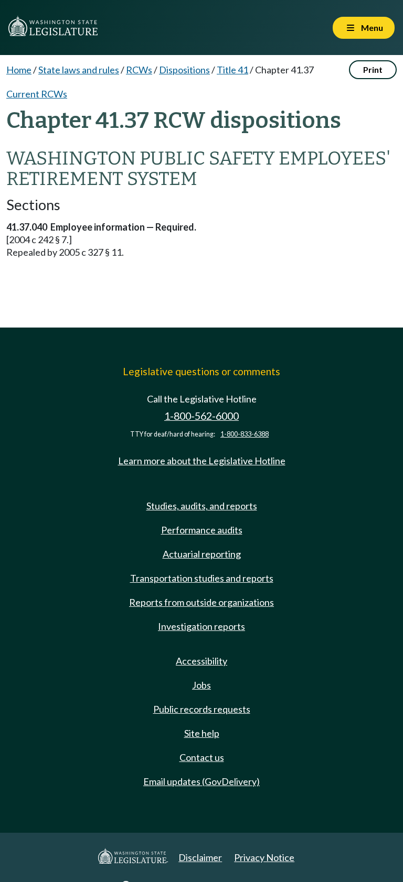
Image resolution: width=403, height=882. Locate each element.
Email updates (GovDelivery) (201, 781)
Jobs (201, 685)
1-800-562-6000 (201, 416)
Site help (201, 733)
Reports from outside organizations (201, 602)
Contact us (201, 757)
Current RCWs (36, 94)
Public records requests (201, 709)
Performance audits (201, 530)
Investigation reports (201, 626)
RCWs (139, 69)
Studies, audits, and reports (201, 505)
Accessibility (201, 661)
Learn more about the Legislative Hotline (201, 460)
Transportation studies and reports (201, 578)
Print (373, 69)
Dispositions (184, 69)
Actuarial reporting (202, 554)
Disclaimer (200, 857)
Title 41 (232, 69)
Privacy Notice (264, 857)
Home (18, 69)
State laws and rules (78, 69)
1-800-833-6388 (244, 434)
